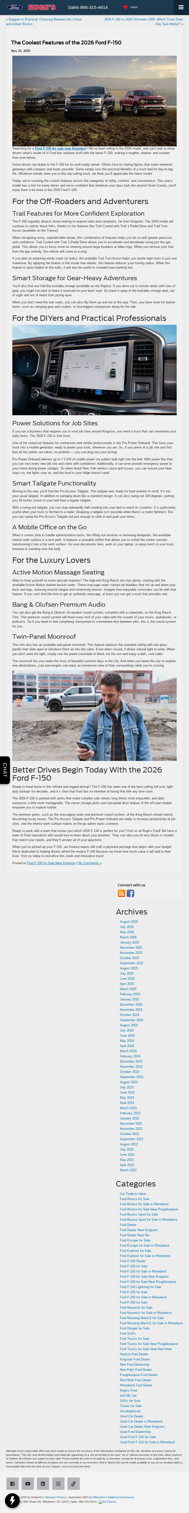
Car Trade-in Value (133, 1194)
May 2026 (127, 932)
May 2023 (127, 1098)
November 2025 (131, 953)
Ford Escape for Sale (135, 1240)
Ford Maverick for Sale (136, 1307)
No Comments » (89, 863)
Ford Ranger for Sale (134, 1328)
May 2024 (127, 1041)
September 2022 (131, 1139)
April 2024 (127, 1046)
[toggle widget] (12, 1500)
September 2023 (131, 1077)
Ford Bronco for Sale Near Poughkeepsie (149, 1209)
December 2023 (131, 1061)
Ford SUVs (128, 1333)
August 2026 (129, 922)
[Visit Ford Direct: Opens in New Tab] (108, 1501)
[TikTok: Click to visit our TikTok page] (74, 1484)
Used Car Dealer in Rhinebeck (141, 1421)
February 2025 (130, 994)
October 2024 (129, 1015)
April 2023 (127, 1103)
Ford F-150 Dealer (132, 1261)
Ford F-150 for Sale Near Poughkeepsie (148, 1282)
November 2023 (131, 1066)
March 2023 (128, 1108)
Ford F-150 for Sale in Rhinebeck (143, 1271)
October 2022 (129, 1134)
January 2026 (129, 942)
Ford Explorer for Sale (135, 1251)
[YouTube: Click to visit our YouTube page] (29, 1484)
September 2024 (131, 1020)
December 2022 (131, 1123)
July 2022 (127, 1149)
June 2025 (127, 978)
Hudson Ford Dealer (134, 1354)
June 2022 (127, 1154)
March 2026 (128, 937)
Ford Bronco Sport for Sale (139, 1214)
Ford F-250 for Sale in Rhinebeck (143, 1297)
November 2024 (131, 1010)
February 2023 (130, 1113)
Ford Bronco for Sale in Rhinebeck (144, 1204)
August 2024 (129, 1025)
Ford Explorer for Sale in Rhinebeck (145, 1256)
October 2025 (129, 958)
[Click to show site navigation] (181, 7)
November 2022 (131, 1129)
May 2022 (127, 1160)
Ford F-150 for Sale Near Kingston (51, 863)
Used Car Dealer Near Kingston (142, 1426)
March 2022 (128, 1170)
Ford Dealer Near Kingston (139, 1230)
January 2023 (129, 1118)
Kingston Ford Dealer (135, 1359)
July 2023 (127, 1087)
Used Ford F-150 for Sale (138, 1437)
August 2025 (129, 968)
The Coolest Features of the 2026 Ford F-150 (66, 43)
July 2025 (127, 973)
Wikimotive (99, 1497)
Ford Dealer (128, 1225)
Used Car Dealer (131, 1416)
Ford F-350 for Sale (133, 1302)
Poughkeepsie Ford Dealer (139, 1375)
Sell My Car (128, 1395)
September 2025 (131, 963)
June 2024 (127, 1035)
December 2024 (131, 1004)
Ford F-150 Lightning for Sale (140, 1287)
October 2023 (129, 1072)
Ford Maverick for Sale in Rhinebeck (146, 1313)
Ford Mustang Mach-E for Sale (142, 1318)
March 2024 (128, 1051)
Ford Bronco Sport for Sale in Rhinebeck (148, 1219)
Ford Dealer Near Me (134, 1235)
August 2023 (129, 1082)
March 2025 (128, 989)
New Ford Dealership (134, 1364)
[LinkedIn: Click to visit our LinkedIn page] (44, 1484)
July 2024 (127, 1030)
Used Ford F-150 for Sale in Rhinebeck (147, 1442)
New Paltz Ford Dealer (136, 1370)
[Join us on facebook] (130, 893)
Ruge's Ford (128, 1390)
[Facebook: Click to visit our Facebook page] (13, 1484)
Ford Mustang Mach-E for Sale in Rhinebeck (151, 1323)
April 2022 (127, 1165)
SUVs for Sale (130, 1401)
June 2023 (127, 1092)
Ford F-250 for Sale (133, 1292)
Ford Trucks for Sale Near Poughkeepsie (149, 1344)
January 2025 (129, 999)
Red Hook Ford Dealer (135, 1380)
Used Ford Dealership (135, 1432)
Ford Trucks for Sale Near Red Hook (146, 1349)
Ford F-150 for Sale (133, 1266)
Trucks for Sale (131, 1406)
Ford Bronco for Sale (134, 1199)
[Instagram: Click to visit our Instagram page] (59, 1484)
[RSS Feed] (122, 893)
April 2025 (127, 984)
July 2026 (127, 927)
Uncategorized (130, 1411)
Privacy (61, 1497)
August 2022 (129, 1144)
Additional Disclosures (121, 1497)
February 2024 (130, 1056)
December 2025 (131, 947)
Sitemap (50, 1497)
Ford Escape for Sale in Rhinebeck (145, 1245)
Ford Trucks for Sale (134, 1339)
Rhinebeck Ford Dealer (136, 1385)
